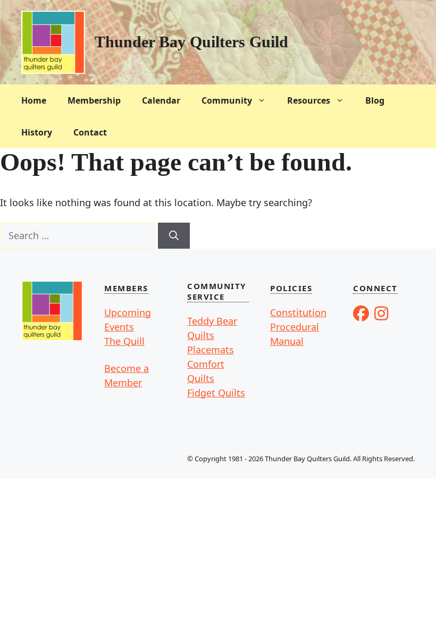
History (36, 132)
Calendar (161, 100)
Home (33, 100)
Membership (94, 100)
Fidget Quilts (216, 392)
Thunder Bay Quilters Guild (191, 41)
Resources (308, 100)
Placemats (210, 349)
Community (227, 100)
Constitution (298, 312)
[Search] (174, 236)
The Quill (124, 341)
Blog (374, 100)
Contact (90, 132)
